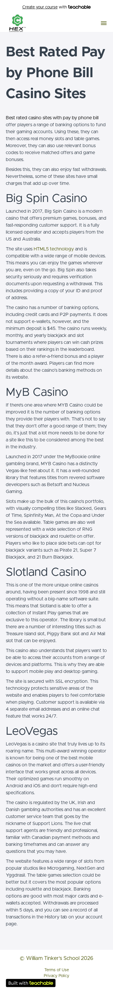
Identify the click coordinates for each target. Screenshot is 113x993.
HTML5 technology (54, 249)
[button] (103, 23)
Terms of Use (56, 970)
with (45, 7)
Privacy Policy (56, 976)
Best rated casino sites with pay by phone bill (52, 117)
